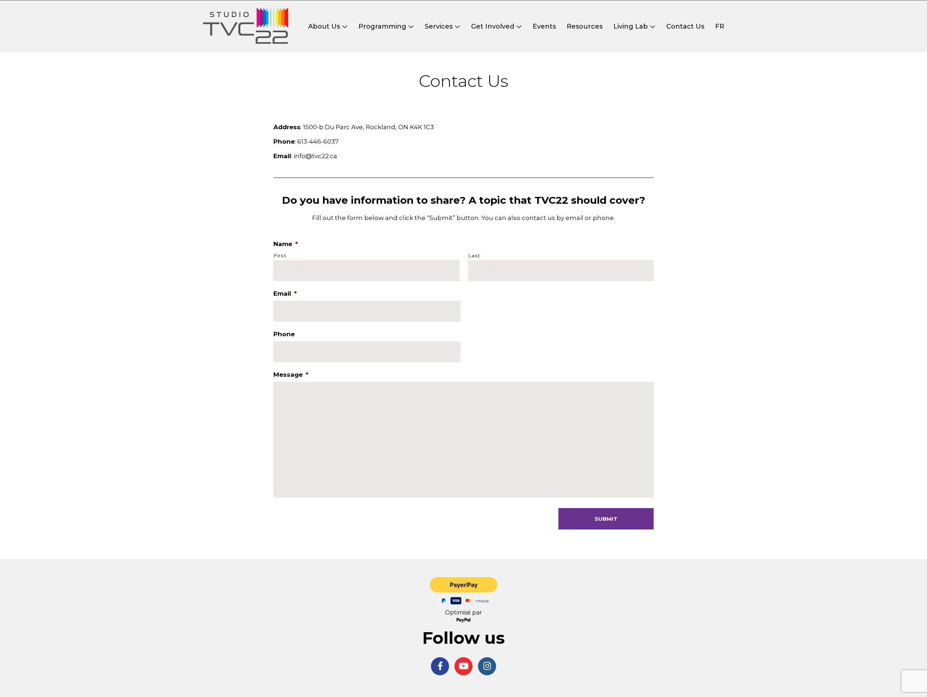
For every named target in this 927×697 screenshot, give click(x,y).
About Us (324, 26)
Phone (284, 334)
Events (544, 26)
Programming (382, 26)
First (280, 255)
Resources (585, 26)
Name (285, 244)
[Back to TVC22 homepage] (245, 26)
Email (285, 293)
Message (291, 374)
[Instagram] (487, 666)
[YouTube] (463, 666)
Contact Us (685, 26)
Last (474, 255)
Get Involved (492, 26)
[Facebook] (440, 666)
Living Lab (630, 26)
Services (439, 26)
